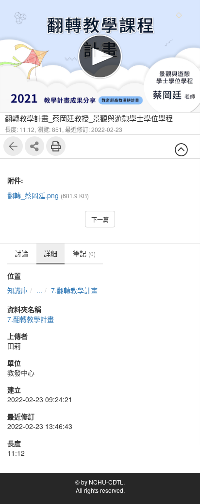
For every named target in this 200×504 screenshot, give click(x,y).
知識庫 (17, 290)
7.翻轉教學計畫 (74, 290)
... (39, 290)
